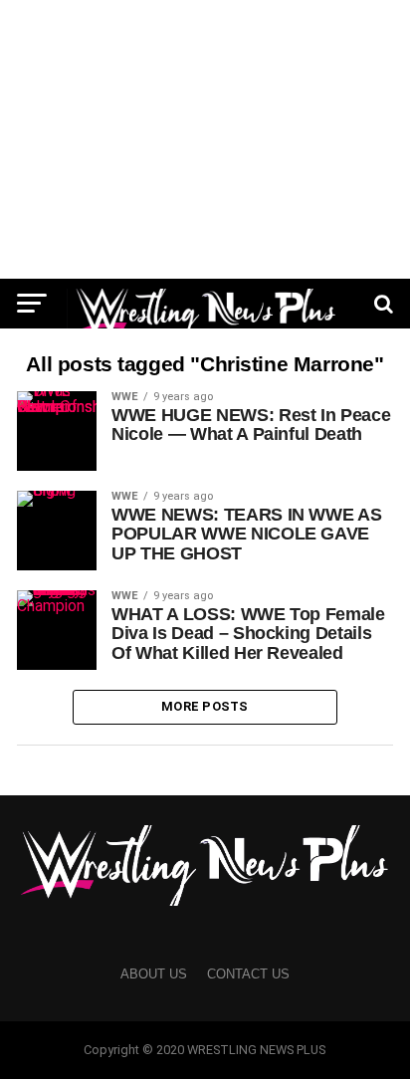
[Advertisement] (205, 139)
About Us (153, 974)
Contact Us (248, 974)
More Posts (205, 706)
